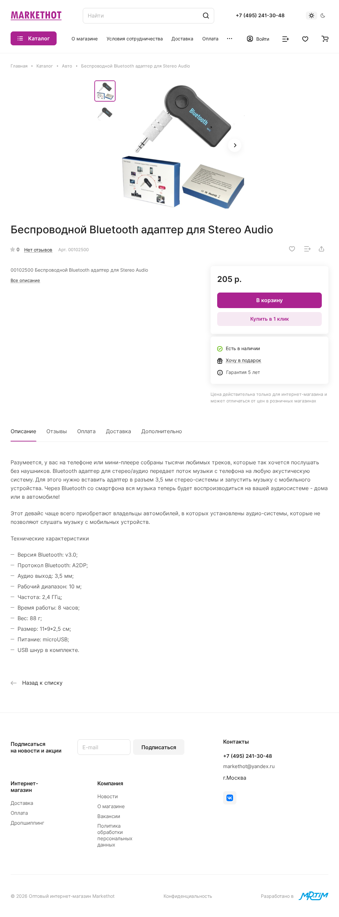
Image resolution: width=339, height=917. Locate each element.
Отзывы (56, 431)
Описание (23, 431)
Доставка (118, 431)
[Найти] (206, 15)
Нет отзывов (38, 249)
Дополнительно (161, 431)
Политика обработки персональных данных (114, 835)
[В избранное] (292, 249)
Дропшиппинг (27, 823)
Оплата (86, 431)
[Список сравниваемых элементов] (285, 38)
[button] (234, 145)
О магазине (111, 806)
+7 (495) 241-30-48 (260, 16)
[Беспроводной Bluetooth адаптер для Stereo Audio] (182, 145)
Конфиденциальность (188, 896)
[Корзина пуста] (324, 38)
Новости (107, 796)
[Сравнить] (308, 249)
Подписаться (158, 747)
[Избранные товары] (305, 38)
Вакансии (108, 816)
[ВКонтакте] (229, 797)
